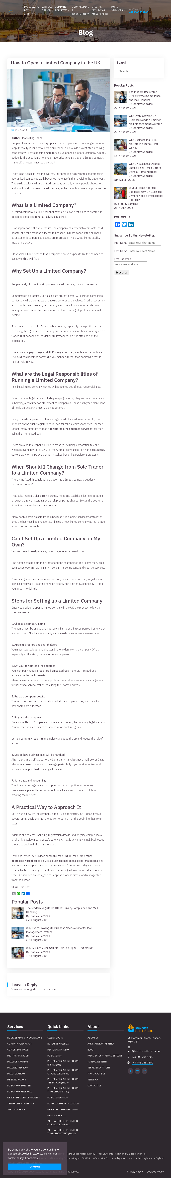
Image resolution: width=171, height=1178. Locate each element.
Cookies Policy (155, 1171)
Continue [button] (35, 1166)
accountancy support (24, 865)
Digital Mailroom (18, 1055)
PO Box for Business (19, 1085)
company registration (58, 856)
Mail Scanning (16, 1073)
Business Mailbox (58, 1043)
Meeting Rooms (16, 1079)
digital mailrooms (87, 860)
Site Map (93, 1079)
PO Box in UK (54, 1055)
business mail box (83, 759)
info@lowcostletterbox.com (144, 1051)
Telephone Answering (20, 1103)
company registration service (38, 738)
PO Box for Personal (19, 1091)
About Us (93, 1037)
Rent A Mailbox (56, 1115)
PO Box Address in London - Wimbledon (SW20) (63, 1090)
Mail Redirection (17, 1067)
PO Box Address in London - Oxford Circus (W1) (63, 1072)
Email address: (122, 259)
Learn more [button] (32, 1158)
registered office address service (70, 428)
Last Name (120, 251)
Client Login (55, 1037)
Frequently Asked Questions (105, 1055)
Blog (91, 1049)
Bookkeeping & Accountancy (80, 10)
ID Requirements (98, 1061)
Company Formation (62, 8)
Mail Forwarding (17, 1061)
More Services (117, 8)
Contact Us (94, 1085)
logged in (32, 989)
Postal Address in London (63, 1103)
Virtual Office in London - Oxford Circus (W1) (63, 1123)
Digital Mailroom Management (100, 10)
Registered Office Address (23, 1097)
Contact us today (77, 865)
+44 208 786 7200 (142, 1056)
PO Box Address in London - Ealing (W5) (63, 1063)
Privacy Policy (135, 1171)
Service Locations (99, 1067)
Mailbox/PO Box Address (31, 10)
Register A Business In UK (62, 1109)
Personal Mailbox (58, 1049)
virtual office (19, 685)
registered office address (54, 670)
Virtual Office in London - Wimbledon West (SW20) (63, 1132)
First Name (120, 242)
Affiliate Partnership (101, 1043)
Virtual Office (47, 8)
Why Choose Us (96, 1073)
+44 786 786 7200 (138, 12)
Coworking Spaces (18, 1049)
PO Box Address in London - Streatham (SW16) (63, 1081)
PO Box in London (57, 1097)
